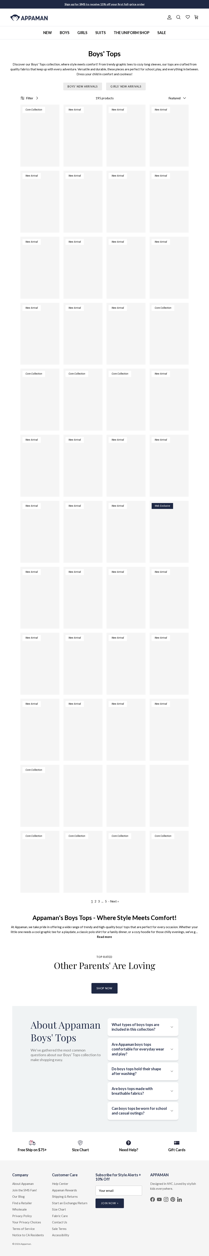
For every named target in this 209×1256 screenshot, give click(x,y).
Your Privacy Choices (26, 1222)
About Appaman (23, 1183)
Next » (114, 901)
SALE (161, 32)
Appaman (26, 1243)
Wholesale (19, 1209)
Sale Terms (59, 1229)
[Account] (168, 17)
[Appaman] (29, 17)
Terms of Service (23, 1229)
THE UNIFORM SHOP (131, 32)
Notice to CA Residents (28, 1235)
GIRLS (82, 32)
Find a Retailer (22, 1203)
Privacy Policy (22, 1216)
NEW (47, 32)
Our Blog (18, 1196)
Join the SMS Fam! (24, 1190)
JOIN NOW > (110, 1203)
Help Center (60, 1183)
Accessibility (60, 1235)
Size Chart (59, 1209)
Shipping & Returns (65, 1196)
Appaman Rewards (64, 1190)
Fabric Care (60, 1216)
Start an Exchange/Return (69, 1203)
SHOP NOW (104, 988)
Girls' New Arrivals (125, 86)
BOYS (64, 32)
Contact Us (59, 1222)
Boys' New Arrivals (83, 86)
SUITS (100, 32)
